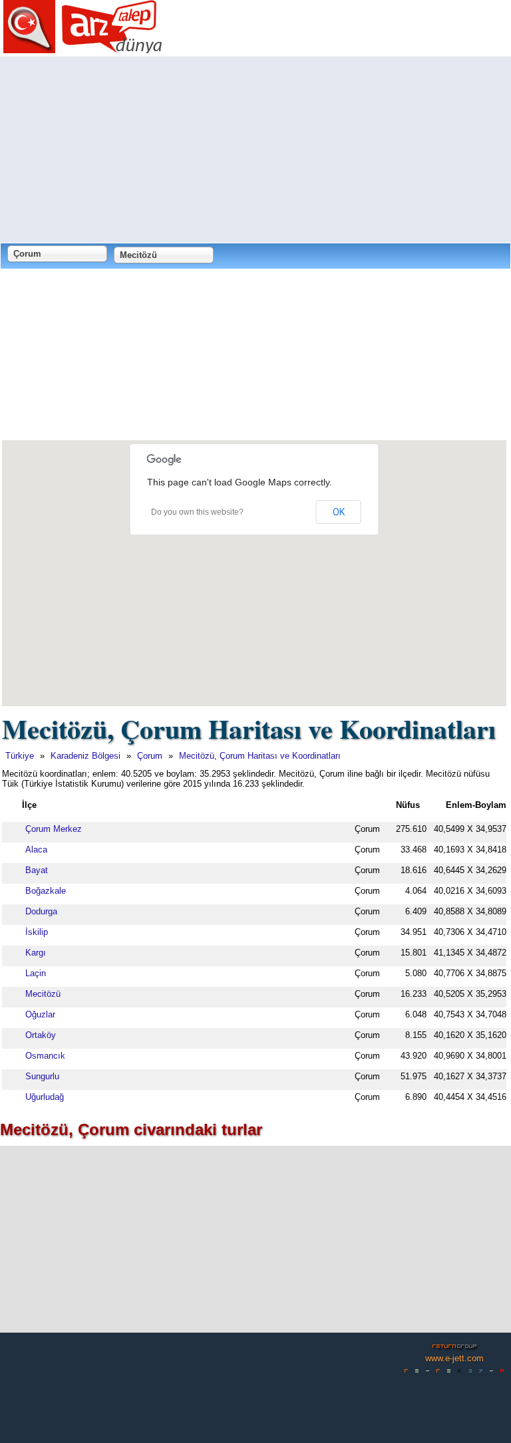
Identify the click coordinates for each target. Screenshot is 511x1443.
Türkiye (19, 756)
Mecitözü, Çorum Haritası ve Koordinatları (260, 756)
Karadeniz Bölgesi (85, 756)
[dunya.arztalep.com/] (83, 48)
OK (339, 512)
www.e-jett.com (454, 1358)
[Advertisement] (255, 150)
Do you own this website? (197, 512)
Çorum (149, 756)
